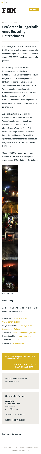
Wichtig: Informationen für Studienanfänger (16, 380)
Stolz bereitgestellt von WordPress (17, 447)
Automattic (24, 450)
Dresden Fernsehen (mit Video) (25, 332)
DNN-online (17, 339)
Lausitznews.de (24, 336)
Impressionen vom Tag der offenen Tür (21, 357)
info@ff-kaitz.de (18, 419)
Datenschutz (16, 434)
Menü (34, 9)
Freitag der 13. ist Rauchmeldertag (24, 365)
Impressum (6, 434)
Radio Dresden (18, 343)
